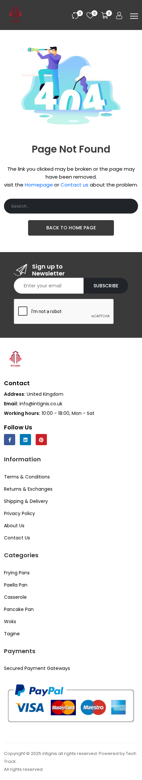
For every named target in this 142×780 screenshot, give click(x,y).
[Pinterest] (41, 439)
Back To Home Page (71, 227)
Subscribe (105, 285)
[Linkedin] (25, 439)
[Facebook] (9, 439)
